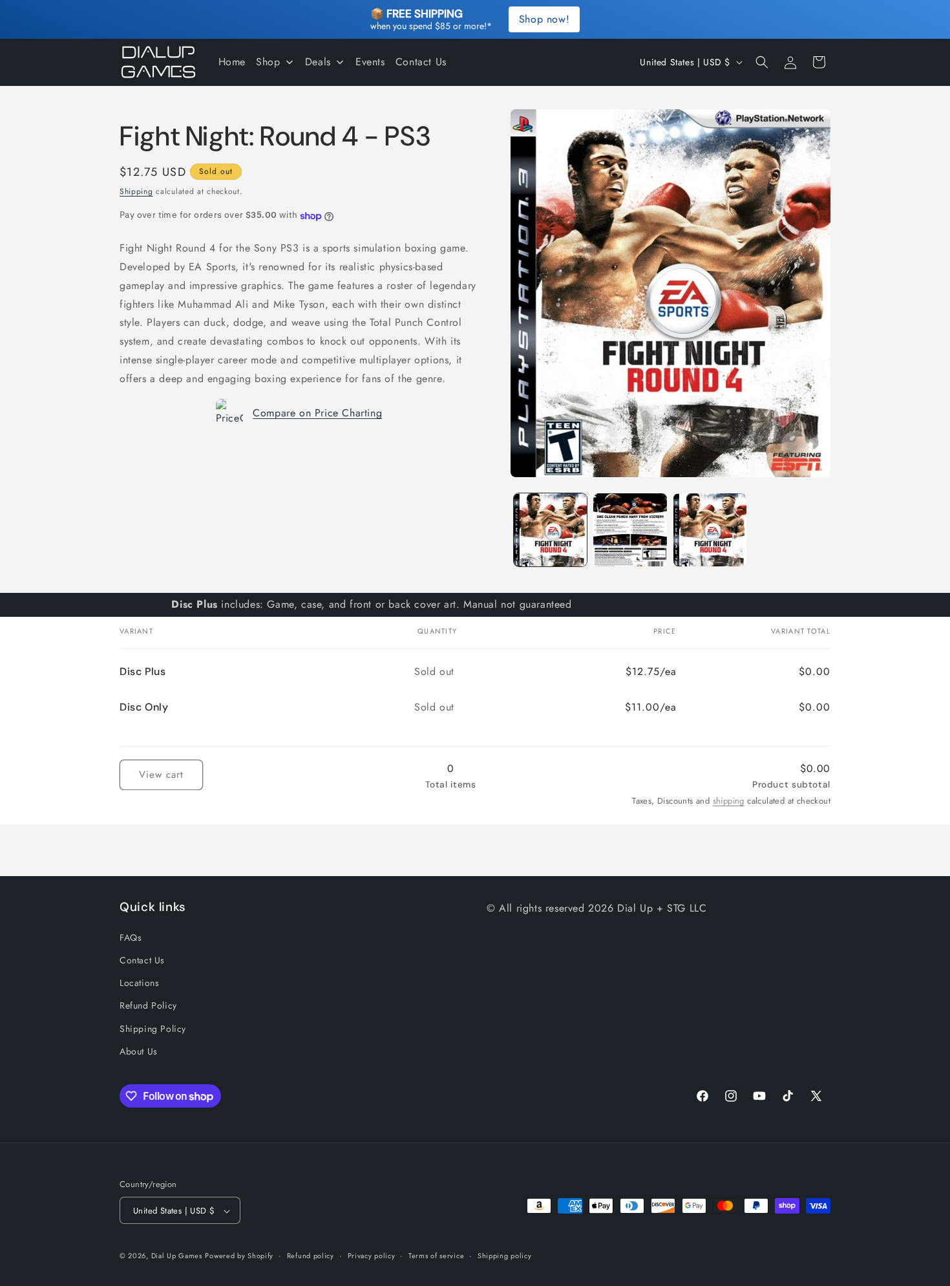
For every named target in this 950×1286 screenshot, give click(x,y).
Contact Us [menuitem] (421, 61)
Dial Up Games (176, 1256)
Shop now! (544, 19)
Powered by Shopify (239, 1256)
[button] (762, 62)
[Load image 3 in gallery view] (709, 529)
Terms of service (436, 1255)
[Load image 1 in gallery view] (550, 529)
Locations (139, 982)
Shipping (136, 191)
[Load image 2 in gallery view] (629, 529)
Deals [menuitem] (318, 61)
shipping (728, 801)
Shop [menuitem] (268, 61)
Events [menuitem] (370, 61)
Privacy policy (372, 1255)
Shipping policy (505, 1255)
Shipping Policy (153, 1028)
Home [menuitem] (232, 61)
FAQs (131, 936)
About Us (139, 1050)
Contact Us (142, 959)
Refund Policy (148, 1005)
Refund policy (310, 1255)
